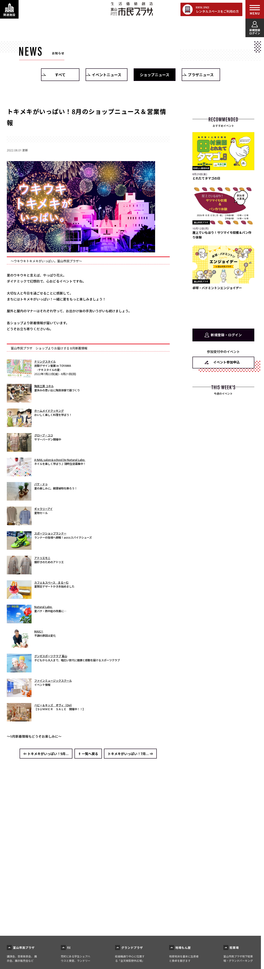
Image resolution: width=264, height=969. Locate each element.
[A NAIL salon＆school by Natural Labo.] (19, 474)
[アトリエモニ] (19, 572)
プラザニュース (201, 74)
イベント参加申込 (226, 362)
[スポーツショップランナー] (19, 548)
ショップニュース (154, 74)
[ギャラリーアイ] (19, 523)
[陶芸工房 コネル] (19, 400)
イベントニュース (106, 74)
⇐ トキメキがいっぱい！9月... (46, 753)
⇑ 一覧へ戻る (88, 753)
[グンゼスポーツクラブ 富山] (19, 670)
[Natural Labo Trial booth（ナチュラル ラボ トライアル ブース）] (19, 621)
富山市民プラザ (132, 8)
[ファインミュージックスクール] (19, 695)
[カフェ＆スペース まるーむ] (19, 597)
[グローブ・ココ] (19, 450)
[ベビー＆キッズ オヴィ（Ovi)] (19, 719)
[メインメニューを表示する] (254, 9)
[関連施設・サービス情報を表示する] (9, 9)
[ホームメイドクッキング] (19, 425)
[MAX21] (19, 646)
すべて (60, 74)
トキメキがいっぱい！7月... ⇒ (130, 753)
